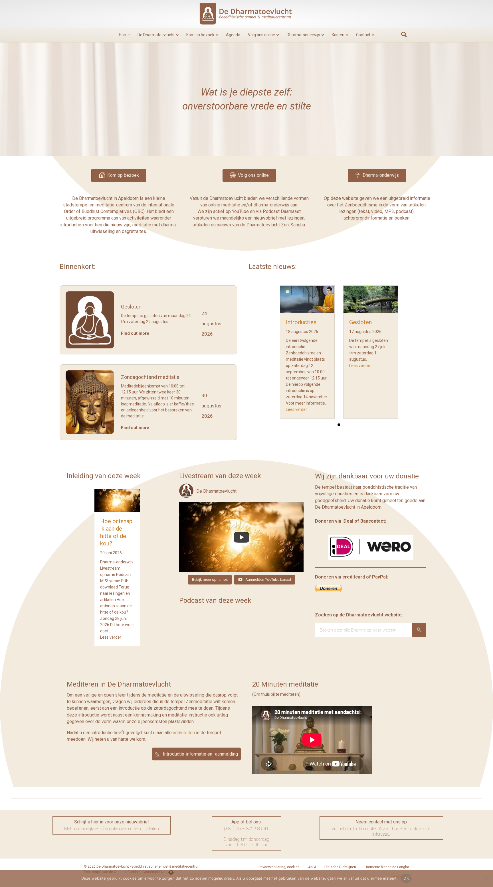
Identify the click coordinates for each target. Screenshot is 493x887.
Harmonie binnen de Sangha (387, 867)
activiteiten (184, 732)
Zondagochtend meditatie (150, 377)
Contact (363, 35)
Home (124, 35)
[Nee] (486, 878)
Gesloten (131, 307)
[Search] (419, 630)
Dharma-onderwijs (303, 35)
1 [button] (339, 424)
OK (406, 878)
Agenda (233, 35)
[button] (196, 754)
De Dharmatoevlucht (156, 35)
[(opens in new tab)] (370, 547)
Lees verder (296, 409)
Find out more (135, 333)
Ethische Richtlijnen (340, 867)
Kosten (338, 35)
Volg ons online (261, 35)
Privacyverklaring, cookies (279, 867)
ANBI (312, 867)
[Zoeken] (404, 34)
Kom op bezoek (200, 35)
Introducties (301, 322)
